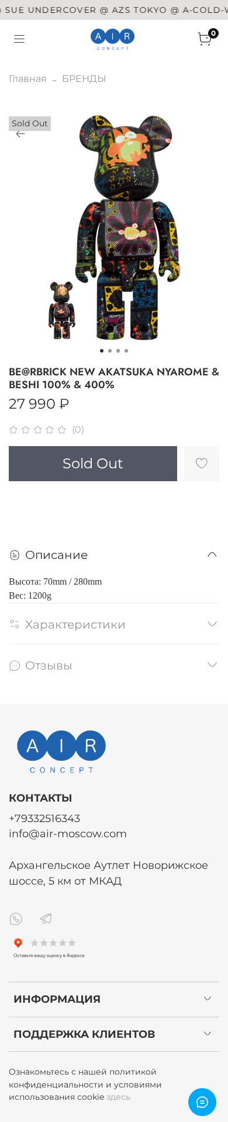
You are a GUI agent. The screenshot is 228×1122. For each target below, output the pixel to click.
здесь (118, 1097)
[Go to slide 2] (110, 351)
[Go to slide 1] (101, 351)
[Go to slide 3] (118, 351)
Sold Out (93, 463)
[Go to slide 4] (126, 351)
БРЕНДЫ (84, 78)
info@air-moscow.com (68, 833)
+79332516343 (44, 818)
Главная (28, 78)
